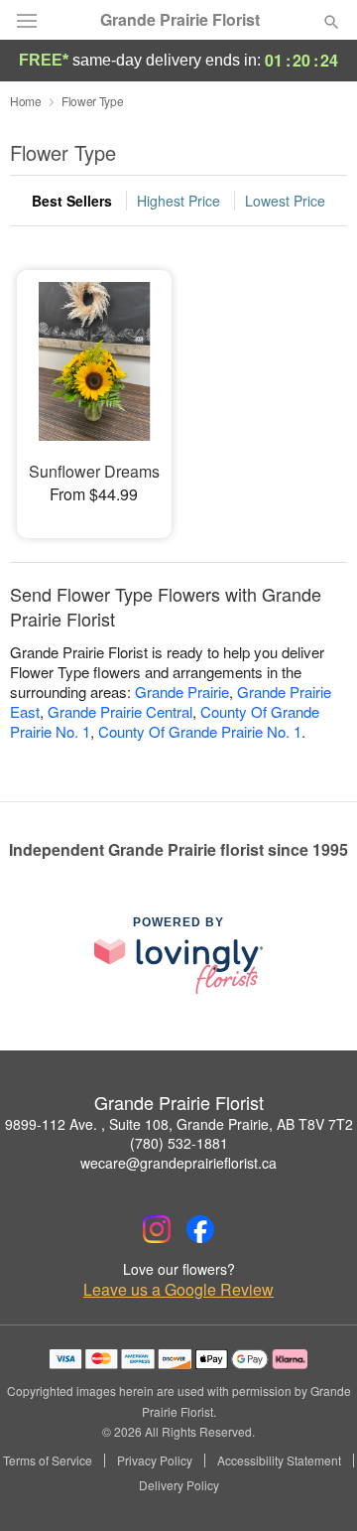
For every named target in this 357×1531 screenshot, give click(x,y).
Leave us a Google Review (178, 1290)
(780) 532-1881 (179, 1143)
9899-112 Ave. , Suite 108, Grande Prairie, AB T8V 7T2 (179, 1124)
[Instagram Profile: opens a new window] (157, 1229)
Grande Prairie (182, 691)
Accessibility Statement (279, 1460)
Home (26, 100)
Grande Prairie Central (120, 711)
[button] (315, 1486)
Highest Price (178, 200)
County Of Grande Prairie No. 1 (199, 731)
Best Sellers (72, 200)
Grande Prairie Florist (180, 20)
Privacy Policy (154, 1460)
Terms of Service (47, 1460)
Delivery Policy (179, 1485)
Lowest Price (285, 200)
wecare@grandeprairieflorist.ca (178, 1163)
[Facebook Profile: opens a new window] (200, 1229)
